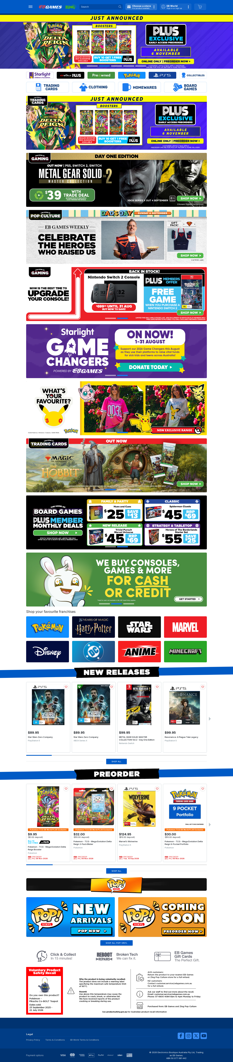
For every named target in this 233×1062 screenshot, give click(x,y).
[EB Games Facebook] (181, 1036)
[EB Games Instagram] (188, 1036)
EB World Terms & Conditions (84, 1040)
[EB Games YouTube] (204, 1036)
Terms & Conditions (55, 1040)
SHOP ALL (116, 761)
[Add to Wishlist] (66, 687)
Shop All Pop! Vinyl (116, 943)
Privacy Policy (33, 1040)
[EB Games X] (196, 1036)
